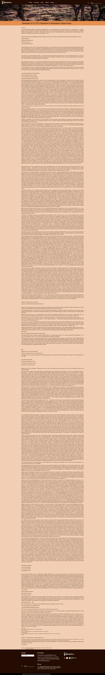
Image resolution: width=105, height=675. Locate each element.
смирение (32, 648)
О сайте (30, 2)
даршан (51, 667)
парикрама (42, 668)
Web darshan (53, 655)
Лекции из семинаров (53, 657)
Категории (36, 2)
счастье (49, 668)
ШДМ (49, 655)
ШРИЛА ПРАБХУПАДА (42, 660)
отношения (47, 647)
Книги (42, 2)
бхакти (50, 666)
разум (38, 667)
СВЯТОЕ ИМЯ (40, 659)
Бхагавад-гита (54, 666)
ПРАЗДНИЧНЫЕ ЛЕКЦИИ (54, 659)
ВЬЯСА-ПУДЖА (46, 659)
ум (37, 666)
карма (52, 668)
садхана (54, 668)
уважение (46, 668)
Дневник (47, 657)
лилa (41, 647)
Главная (47, 2)
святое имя (58, 667)
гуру (39, 666)
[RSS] (64, 658)
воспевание (36, 647)
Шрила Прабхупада (43, 667)
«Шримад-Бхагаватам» (30, 647)
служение (28, 648)
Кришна (39, 647)
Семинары (39, 655)
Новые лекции (23, 647)
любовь (44, 647)
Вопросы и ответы (41, 657)
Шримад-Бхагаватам (44, 666)
